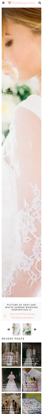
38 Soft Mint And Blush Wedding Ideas (10, 386)
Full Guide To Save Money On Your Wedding (31, 361)
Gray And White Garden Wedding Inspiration (22, 316)
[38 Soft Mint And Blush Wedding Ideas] (11, 380)
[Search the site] (40, 3)
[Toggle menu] (3, 3)
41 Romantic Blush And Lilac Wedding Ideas (10, 360)
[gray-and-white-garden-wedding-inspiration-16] (16, 329)
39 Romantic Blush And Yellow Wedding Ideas (31, 385)
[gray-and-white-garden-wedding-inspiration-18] (27, 329)
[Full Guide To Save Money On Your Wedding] (31, 354)
